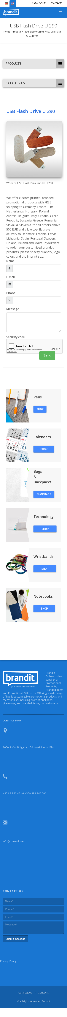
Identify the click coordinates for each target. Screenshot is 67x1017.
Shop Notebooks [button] (44, 609)
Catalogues (39, 3)
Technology (29, 31)
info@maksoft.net (13, 841)
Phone (11, 293)
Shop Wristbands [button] (44, 569)
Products (16, 31)
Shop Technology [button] (45, 529)
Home (7, 31)
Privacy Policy (8, 961)
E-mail (10, 277)
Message (12, 309)
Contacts (56, 3)
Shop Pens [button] (40, 410)
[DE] (6, 2)
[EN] (12, 2)
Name (10, 261)
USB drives (43, 31)
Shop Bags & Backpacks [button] (43, 495)
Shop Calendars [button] (43, 450)
